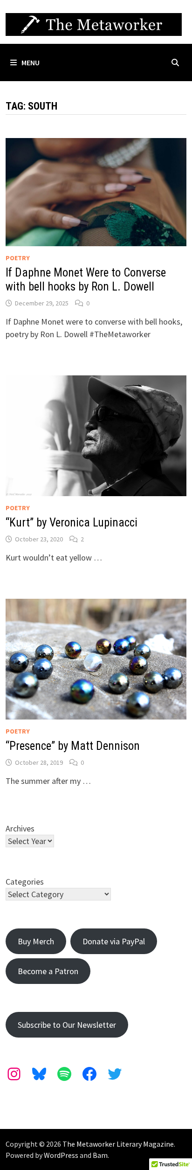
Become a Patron (48, 971)
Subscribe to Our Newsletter (67, 1024)
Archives (20, 828)
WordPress (61, 1155)
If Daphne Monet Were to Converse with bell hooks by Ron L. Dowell (86, 279)
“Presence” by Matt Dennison (73, 746)
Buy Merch (36, 941)
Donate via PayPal (113, 941)
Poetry (18, 258)
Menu (30, 62)
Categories (25, 881)
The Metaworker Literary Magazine (118, 1144)
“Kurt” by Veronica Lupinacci (71, 522)
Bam (100, 1155)
